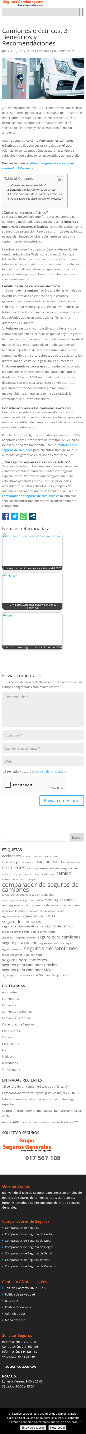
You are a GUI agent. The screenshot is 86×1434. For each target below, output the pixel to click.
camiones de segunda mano (64, 868)
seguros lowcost (33, 954)
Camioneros (10, 999)
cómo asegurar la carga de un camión (22, 900)
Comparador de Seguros (22, 1228)
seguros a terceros (12, 949)
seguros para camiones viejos (28, 969)
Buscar (77, 837)
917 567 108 (30, 1346)
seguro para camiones (58, 937)
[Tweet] (14, 516)
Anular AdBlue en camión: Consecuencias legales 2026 (40, 1122)
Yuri (10, 51)
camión (63, 873)
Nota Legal (57, 1427)
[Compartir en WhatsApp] (23, 516)
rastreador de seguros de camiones (55, 905)
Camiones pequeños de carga (38, 874)
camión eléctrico (13, 879)
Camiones (44, 51)
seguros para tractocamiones (18, 975)
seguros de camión (12, 954)
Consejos (8, 1037)
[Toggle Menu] (81, 12)
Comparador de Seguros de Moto (28, 1241)
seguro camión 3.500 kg (38, 916)
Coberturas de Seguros (18, 1024)
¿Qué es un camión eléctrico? (28, 185)
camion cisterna (51, 861)
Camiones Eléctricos (16, 1018)
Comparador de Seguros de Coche (29, 1234)
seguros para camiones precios (29, 964)
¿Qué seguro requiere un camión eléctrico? (36, 198)
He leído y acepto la (37, 772)
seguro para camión (19, 942)
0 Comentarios (64, 51)
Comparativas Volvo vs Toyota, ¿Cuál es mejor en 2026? (40, 1093)
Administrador (15, 1314)
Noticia (7, 1056)
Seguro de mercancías (43, 931)
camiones (13, 867)
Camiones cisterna (37, 868)
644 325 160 (29, 1351)
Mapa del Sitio (15, 1320)
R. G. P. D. (12, 1301)
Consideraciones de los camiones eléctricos (36, 194)
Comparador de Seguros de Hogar (29, 1247)
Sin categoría (11, 1069)
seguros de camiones (51, 948)
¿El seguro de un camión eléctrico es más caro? (35, 1086)
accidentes (11, 856)
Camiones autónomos (17, 1012)
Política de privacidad (50, 772)
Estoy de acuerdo (33, 1427)
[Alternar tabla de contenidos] (58, 179)
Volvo (66, 975)
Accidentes (9, 992)
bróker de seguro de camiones (18, 862)
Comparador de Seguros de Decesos (30, 1266)
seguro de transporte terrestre (18, 937)
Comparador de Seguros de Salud (28, 1253)
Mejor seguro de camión (15, 905)
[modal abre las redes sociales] (32, 516)
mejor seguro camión (59, 900)
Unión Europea (53, 975)
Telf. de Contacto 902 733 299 (25, 1288)
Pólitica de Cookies (18, 1307)
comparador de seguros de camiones (28, 496)
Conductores (11, 1031)
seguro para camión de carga (55, 943)
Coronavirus (10, 1044)
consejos (48, 895)
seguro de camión (59, 926)
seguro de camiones (21, 921)
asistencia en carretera (46, 856)
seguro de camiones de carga (22, 926)
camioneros (73, 862)
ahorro (27, 856)
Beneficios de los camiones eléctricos (33, 189)
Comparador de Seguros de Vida (27, 1260)
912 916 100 (29, 1342)
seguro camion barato (52, 910)
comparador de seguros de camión (21, 894)
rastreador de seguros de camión (20, 910)
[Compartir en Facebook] (5, 516)
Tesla (39, 975)
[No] (81, 1421)
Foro (5, 1050)
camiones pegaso (11, 874)
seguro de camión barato (15, 931)
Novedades (10, 1063)
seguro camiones (11, 916)
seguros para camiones (24, 959)
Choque (31, 879)
